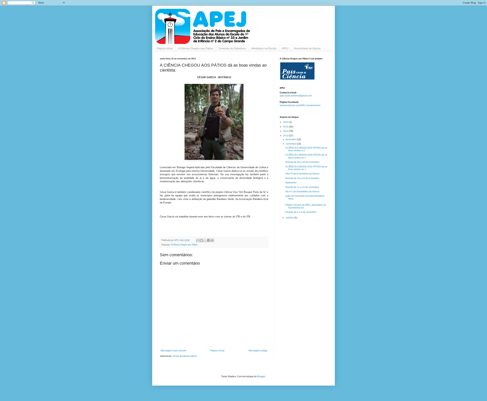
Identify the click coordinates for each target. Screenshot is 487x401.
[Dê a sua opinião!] (201, 240)
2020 (286, 122)
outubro (290, 217)
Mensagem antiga (258, 350)
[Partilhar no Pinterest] (212, 240)
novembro (291, 143)
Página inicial (165, 48)
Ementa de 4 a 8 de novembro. (301, 212)
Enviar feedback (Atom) (185, 356)
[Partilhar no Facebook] (209, 240)
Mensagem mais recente (173, 350)
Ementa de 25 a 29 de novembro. (302, 162)
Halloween (291, 182)
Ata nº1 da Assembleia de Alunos (302, 191)
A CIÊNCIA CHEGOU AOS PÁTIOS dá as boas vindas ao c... (306, 156)
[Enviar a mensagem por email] (198, 240)
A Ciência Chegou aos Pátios (195, 48)
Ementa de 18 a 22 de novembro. (302, 178)
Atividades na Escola (263, 48)
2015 (286, 126)
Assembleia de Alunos (307, 48)
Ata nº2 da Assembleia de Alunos (302, 173)
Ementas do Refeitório (232, 48)
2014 (286, 131)
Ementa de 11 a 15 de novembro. (302, 187)
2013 (286, 135)
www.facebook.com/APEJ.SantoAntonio (300, 105)
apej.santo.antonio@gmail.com (296, 95)
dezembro (291, 139)
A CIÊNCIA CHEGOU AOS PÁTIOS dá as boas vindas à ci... (306, 149)
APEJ (285, 48)
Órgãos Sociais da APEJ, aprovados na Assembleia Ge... (305, 206)
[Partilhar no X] (205, 240)
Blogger (261, 376)
